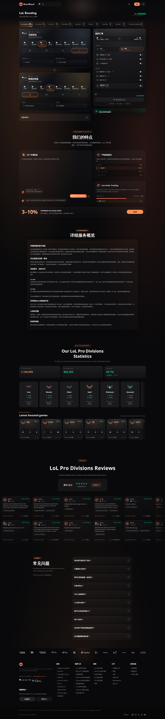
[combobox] (38, 62)
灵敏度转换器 (80, 684)
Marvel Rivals (62, 690)
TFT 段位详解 (98, 680)
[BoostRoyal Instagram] (135, 715)
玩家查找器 (79, 674)
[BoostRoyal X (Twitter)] (139, 715)
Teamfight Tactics (63, 674)
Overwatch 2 (62, 687)
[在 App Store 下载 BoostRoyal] (25, 680)
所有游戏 (60, 696)
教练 (114, 671)
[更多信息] (105, 55)
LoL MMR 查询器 (81, 687)
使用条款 (134, 668)
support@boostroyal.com (95, 710)
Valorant (60, 671)
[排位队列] (85, 106)
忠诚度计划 (116, 668)
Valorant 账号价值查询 (83, 677)
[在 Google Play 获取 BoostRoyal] (36, 680)
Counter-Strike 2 (63, 680)
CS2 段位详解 (98, 677)
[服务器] (52, 106)
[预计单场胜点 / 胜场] (85, 62)
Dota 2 (60, 684)
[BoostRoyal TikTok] (142, 715)
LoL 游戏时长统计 (81, 668)
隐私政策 (134, 671)
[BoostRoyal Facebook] (132, 715)
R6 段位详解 (98, 674)
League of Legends (64, 668)
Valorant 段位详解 (100, 671)
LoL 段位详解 (98, 668)
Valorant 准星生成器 (82, 690)
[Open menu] (143, 4)
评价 (114, 674)
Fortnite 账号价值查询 (83, 680)
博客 (95, 684)
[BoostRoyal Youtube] (145, 715)
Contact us (48, 575)
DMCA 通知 (134, 674)
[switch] (141, 55)
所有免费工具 (80, 693)
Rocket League (62, 693)
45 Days (109, 375)
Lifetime (115, 375)
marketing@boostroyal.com (39, 676)
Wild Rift (60, 677)
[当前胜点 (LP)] (52, 62)
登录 (137, 4)
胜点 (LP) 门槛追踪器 (82, 671)
